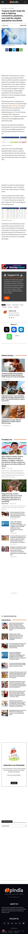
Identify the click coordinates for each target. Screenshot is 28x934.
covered (11, 116)
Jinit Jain (3, 468)
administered (15, 106)
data (18, 86)
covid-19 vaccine (15, 304)
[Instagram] (11, 317)
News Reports (11, 8)
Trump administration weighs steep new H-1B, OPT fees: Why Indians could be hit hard (17, 664)
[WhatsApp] (21, 49)
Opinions (3, 491)
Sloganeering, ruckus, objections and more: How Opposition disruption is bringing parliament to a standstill (12, 497)
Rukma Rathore (5, 503)
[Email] (17, 49)
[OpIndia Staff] (5, 314)
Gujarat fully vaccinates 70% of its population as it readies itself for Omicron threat (11, 421)
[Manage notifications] (3, 930)
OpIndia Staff (23, 25)
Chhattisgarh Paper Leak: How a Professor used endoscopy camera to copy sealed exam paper (17, 712)
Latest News (6, 620)
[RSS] (12, 923)
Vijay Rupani (16, 307)
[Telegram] (14, 49)
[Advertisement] (14, 573)
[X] (10, 49)
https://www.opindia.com (14, 313)
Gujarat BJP (4, 307)
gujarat (21, 304)
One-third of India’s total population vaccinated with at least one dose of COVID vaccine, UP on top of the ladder (13, 375)
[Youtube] (23, 923)
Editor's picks (4, 8)
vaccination (10, 307)
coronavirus (8, 304)
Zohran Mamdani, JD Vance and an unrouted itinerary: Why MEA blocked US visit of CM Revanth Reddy (17, 514)
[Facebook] (6, 49)
